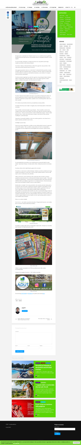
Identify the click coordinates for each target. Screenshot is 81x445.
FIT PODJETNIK (53, 7)
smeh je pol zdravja (66, 66)
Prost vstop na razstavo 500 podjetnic (43, 405)
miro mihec (62, 59)
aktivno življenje (63, 44)
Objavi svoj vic (62, 25)
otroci (61, 63)
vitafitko (61, 72)
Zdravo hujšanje (63, 34)
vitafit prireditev (67, 72)
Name (16, 345)
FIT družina (43, 363)
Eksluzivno (31, 26)
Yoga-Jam (61, 30)
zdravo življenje (66, 76)
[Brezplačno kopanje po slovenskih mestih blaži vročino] (23, 369)
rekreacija (68, 65)
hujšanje (66, 53)
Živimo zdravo (43, 382)
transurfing (66, 68)
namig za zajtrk (68, 59)
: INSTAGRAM (24, 293)
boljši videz (68, 48)
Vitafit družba (70, 26)
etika (68, 49)
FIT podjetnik (36, 26)
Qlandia (64, 63)
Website (41, 345)
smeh (61, 66)
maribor (68, 55)
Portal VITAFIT (8, 427)
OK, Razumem (76, 442)
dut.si (44, 293)
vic (66, 70)
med (65, 57)
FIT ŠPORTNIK (45, 7)
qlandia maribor (62, 65)
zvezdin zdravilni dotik (64, 80)
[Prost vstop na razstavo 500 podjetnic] (23, 408)
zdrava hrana (68, 74)
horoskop (61, 53)
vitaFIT (38, 375)
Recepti (65, 26)
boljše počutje (62, 48)
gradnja (20, 300)
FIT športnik (48, 363)
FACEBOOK (30, 293)
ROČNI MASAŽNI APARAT (11, 7)
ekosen (64, 49)
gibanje (66, 51)
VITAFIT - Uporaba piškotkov (11, 424)
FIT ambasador (68, 17)
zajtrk (64, 74)
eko (60, 49)
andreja (61, 46)
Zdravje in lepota (63, 32)
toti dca (61, 68)
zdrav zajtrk (62, 78)
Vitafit (69, 70)
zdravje (61, 76)
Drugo (67, 15)
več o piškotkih (16, 443)
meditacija (69, 57)
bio (69, 46)
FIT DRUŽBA (36, 7)
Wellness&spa (67, 28)
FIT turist (61, 23)
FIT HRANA (29, 7)
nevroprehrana (62, 61)
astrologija (66, 46)
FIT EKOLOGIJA (22, 7)
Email (29, 345)
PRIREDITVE (60, 7)
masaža (61, 57)
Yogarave (66, 30)
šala (60, 81)
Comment (17, 331)
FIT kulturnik (62, 21)
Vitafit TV (61, 28)
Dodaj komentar (34, 35)
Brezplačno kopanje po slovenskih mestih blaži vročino (43, 367)
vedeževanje (62, 70)
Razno (61, 26)
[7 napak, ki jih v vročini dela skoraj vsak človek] (23, 388)
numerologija (69, 61)
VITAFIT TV (67, 7)
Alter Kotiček (62, 15)
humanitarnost (62, 55)
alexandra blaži (69, 44)
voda (61, 74)
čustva (70, 80)
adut (16, 300)
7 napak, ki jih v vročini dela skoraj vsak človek (44, 386)
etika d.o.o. (62, 51)
